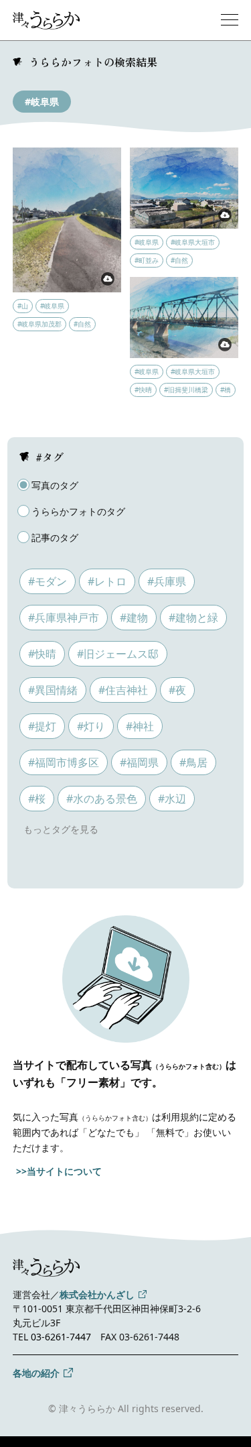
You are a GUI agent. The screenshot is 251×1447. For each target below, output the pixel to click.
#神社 (140, 726)
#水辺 (172, 798)
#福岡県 (139, 762)
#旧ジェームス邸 (118, 653)
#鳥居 (193, 762)
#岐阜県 (42, 101)
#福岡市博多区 (63, 762)
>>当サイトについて (59, 1171)
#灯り (91, 726)
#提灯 (42, 726)
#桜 (37, 798)
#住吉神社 (123, 690)
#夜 (177, 690)
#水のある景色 (101, 798)
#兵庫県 (166, 581)
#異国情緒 (53, 690)
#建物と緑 (193, 617)
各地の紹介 (36, 1373)
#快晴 (42, 653)
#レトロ (107, 581)
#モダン (47, 581)
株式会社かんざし (97, 1294)
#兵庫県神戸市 (63, 617)
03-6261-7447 (61, 1336)
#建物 (134, 617)
